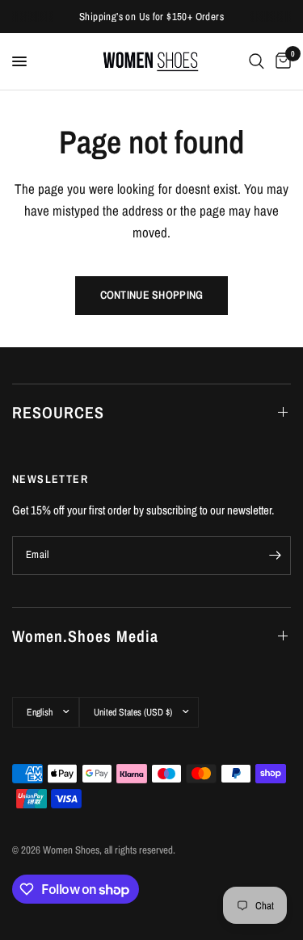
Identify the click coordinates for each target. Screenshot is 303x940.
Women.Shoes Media (85, 636)
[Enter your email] (275, 555)
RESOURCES (58, 412)
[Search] (256, 61)
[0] (280, 61)
